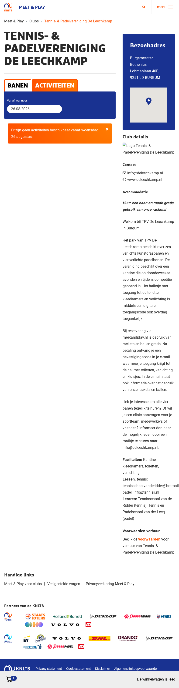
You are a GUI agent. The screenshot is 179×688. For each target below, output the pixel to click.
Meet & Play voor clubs (23, 584)
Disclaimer (102, 668)
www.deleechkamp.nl (144, 179)
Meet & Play (14, 21)
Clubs (34, 21)
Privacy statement (49, 668)
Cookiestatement (78, 668)
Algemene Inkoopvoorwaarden (136, 668)
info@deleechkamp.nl (140, 447)
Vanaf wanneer (17, 100)
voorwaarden (149, 539)
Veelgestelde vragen (63, 584)
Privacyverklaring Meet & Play (110, 584)
